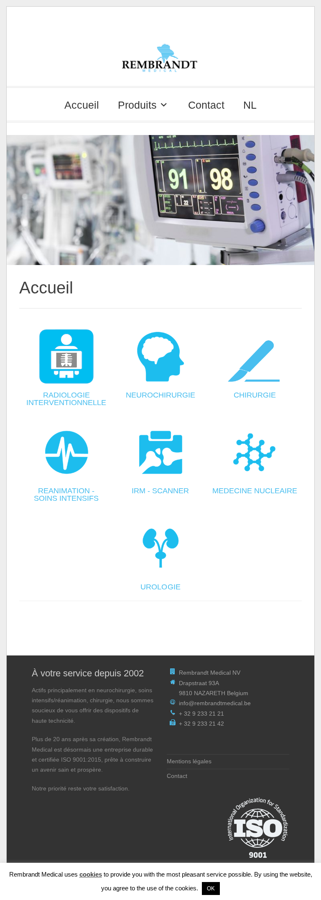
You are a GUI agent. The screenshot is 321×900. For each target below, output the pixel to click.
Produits (137, 105)
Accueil (81, 105)
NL (250, 105)
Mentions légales (189, 761)
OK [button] (211, 888)
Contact (206, 105)
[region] (160, 200)
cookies (90, 874)
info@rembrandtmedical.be (215, 703)
